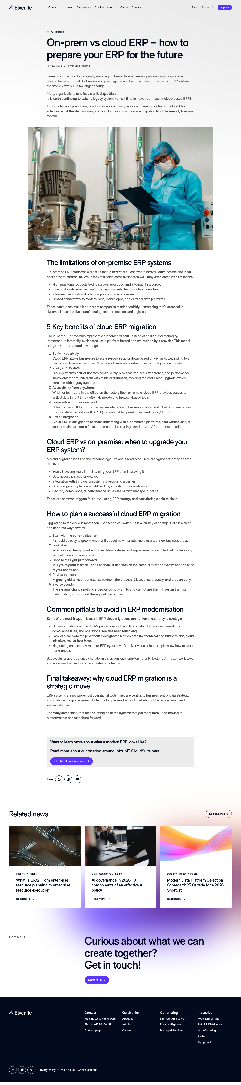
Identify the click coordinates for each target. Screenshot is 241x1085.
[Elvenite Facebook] (22, 1070)
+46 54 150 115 (102, 1024)
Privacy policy (47, 1070)
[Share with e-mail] (77, 779)
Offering (53, 7)
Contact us (95, 980)
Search (206, 7)
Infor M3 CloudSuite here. (70, 761)
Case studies (84, 7)
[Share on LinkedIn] (68, 779)
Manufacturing (207, 1030)
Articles (99, 7)
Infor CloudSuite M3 (172, 1018)
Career (124, 7)
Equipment (204, 1042)
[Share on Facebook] (59, 779)
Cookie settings (87, 1070)
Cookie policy (66, 1070)
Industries (67, 7)
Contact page (93, 1030)
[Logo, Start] (20, 7)
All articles (57, 31)
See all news (217, 813)
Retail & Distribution (210, 1024)
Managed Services (171, 1030)
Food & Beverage (208, 1018)
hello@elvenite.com (103, 1018)
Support (224, 7)
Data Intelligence (170, 1024)
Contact (136, 7)
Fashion (203, 1036)
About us (112, 7)
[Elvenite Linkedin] (31, 1070)
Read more (23, 899)
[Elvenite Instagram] (13, 1070)
